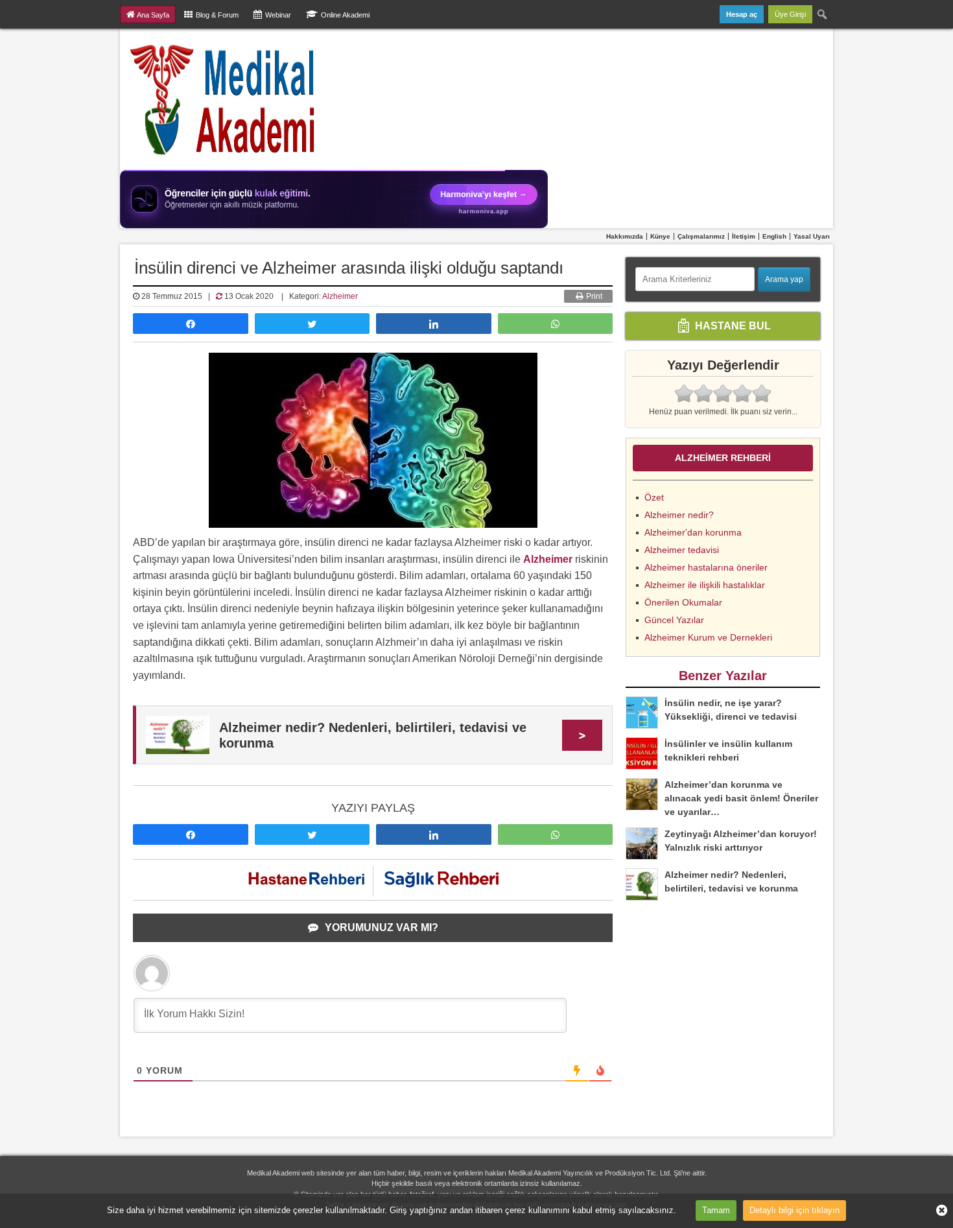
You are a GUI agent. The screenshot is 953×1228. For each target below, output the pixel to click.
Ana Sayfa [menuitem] (153, 15)
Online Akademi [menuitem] (345, 15)
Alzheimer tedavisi (681, 550)
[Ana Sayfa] (223, 99)
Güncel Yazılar (674, 620)
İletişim (743, 236)
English (774, 236)
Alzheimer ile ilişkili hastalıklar (704, 585)
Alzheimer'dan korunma (693, 532)
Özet (654, 497)
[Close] (936, 1210)
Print (593, 296)
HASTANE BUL (731, 325)
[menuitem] (822, 14)
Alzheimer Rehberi (723, 458)
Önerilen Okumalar (683, 602)
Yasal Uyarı (812, 236)
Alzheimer (340, 296)
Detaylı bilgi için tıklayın (794, 1210)
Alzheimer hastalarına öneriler (706, 567)
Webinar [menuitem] (278, 15)
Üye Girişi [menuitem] (790, 14)
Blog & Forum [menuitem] (217, 15)
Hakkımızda (624, 236)
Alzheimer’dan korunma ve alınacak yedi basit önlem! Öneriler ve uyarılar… (741, 798)
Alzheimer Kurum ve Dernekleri (708, 637)
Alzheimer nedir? (679, 515)
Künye (660, 236)
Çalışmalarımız (701, 236)
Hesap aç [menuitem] (741, 14)
